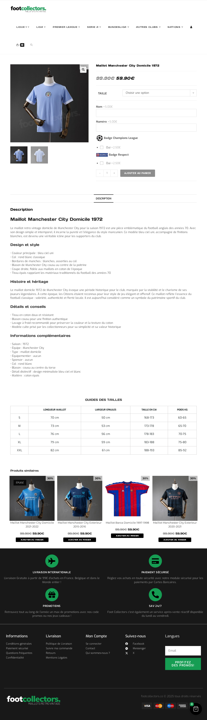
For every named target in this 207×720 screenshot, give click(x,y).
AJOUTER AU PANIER (32, 540)
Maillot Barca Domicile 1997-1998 (127, 522)
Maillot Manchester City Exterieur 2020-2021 (175, 524)
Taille (102, 93)
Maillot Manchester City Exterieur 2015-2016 (79, 524)
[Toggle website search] (31, 45)
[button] (83, 69)
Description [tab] (103, 198)
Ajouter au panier (137, 173)
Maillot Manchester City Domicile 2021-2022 (32, 524)
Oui (113, 147)
